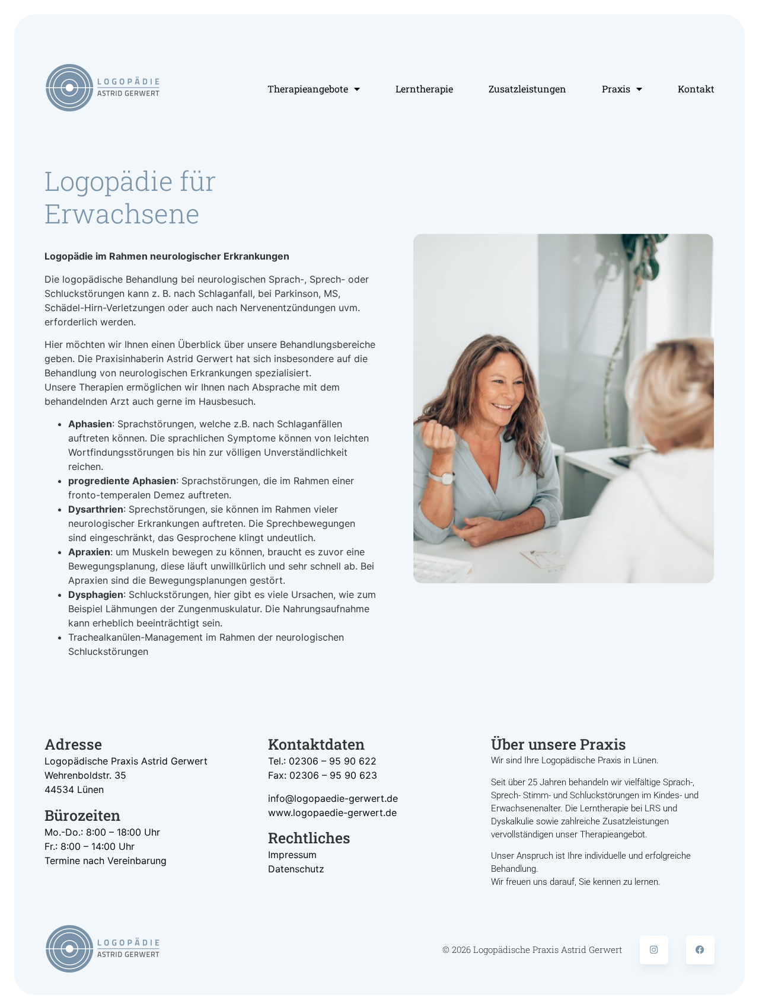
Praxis (616, 88)
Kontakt (696, 88)
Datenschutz (296, 869)
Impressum (292, 855)
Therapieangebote (307, 88)
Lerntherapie (424, 88)
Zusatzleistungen (527, 88)
